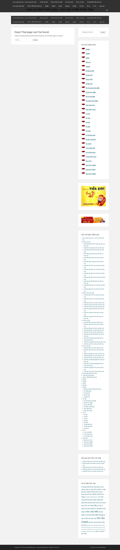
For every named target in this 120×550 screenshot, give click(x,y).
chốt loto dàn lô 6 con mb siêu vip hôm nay (94, 469)
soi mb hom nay (94, 529)
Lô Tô (94, 6)
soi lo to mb (87, 527)
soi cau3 (87, 497)
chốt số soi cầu (91, 487)
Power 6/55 (89, 79)
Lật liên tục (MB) (91, 92)
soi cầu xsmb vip (93, 522)
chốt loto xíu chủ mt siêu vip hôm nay (94, 344)
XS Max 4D (89, 75)
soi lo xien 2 (83, 529)
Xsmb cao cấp (44, 2)
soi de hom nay (90, 525)
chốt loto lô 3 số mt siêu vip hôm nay (93, 332)
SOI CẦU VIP (85, 505)
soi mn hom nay (101, 529)
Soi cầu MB (92, 511)
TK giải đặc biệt (90, 135)
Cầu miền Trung (91, 109)
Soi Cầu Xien (92, 518)
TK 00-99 (88, 144)
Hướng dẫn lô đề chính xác (94, 2)
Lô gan (88, 114)
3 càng (83, 487)
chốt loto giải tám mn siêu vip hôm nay (94, 355)
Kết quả (67, 6)
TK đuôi (88, 131)
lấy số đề (98, 494)
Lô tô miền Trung (91, 156)
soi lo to (83, 527)
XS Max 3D (89, 84)
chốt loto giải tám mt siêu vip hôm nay (94, 330)
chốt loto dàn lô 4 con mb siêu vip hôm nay (94, 461)
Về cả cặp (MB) (90, 96)
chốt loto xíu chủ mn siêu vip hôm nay (94, 371)
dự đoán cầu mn (95, 492)
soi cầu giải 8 (98, 508)
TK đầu (88, 126)
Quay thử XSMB (91, 165)
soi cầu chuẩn (89, 508)
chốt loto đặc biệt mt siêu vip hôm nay (94, 328)
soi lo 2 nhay (102, 525)
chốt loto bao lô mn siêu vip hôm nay (93, 348)
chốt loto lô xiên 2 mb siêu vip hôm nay (94, 302)
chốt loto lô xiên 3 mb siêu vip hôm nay (94, 304)
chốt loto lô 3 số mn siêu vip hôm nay (94, 357)
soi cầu (93, 505)
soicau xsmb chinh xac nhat (96, 502)
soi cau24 (98, 497)
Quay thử (102, 6)
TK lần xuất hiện (91, 139)
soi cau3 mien (92, 497)
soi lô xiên (88, 529)
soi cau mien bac (93, 500)
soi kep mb (96, 525)
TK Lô (88, 6)
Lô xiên (88, 118)
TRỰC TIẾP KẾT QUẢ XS (34, 6)
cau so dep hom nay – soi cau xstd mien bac (24, 2)
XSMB (46, 6)
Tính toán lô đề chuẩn (18, 6)
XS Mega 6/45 (90, 71)
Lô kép (88, 122)
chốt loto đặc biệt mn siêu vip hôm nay (94, 353)
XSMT (60, 6)
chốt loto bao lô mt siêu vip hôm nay (93, 322)
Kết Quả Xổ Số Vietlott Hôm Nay (92, 389)
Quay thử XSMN (91, 174)
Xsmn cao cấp (80, 2)
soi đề (87, 531)
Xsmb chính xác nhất (56, 2)
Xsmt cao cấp (69, 2)
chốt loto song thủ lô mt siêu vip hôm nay (94, 342)
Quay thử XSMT (91, 169)
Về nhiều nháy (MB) (92, 101)
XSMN (53, 6)
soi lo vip (103, 527)
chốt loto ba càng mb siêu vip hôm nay (94, 247)
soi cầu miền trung (96, 515)
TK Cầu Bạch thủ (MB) (93, 88)
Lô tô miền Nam (90, 152)
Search (103, 32)
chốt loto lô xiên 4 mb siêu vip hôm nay (94, 306)
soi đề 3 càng (92, 531)
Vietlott (74, 6)
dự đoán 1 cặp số (89, 489)
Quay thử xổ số (88, 440)
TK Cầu (81, 6)
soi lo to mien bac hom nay (95, 527)
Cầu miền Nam (90, 105)
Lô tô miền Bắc (90, 148)
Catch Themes (102, 547)
